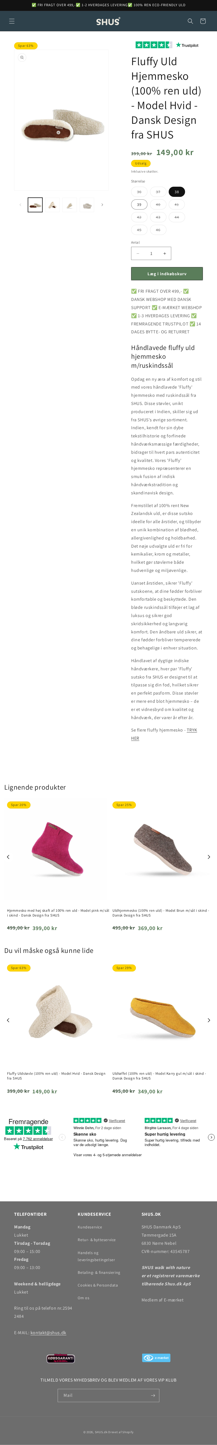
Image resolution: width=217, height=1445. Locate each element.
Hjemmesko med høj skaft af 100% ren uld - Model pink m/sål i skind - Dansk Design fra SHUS (58, 913)
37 (161, 193)
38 (177, 191)
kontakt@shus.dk (48, 1333)
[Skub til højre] (102, 205)
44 (180, 218)
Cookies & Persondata (98, 1285)
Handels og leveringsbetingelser (96, 1256)
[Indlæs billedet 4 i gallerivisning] (87, 205)
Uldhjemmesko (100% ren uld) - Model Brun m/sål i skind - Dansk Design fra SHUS (160, 913)
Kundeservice (90, 1227)
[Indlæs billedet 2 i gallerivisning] (52, 205)
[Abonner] (153, 1395)
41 (180, 206)
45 (142, 231)
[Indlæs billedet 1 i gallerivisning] (35, 205)
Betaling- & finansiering (99, 1272)
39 (139, 204)
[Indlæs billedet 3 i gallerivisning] (69, 205)
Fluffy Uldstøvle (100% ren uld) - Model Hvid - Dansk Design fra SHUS (56, 1076)
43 (161, 218)
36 (142, 193)
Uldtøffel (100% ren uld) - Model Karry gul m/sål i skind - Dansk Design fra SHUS (159, 1076)
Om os (83, 1297)
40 (161, 206)
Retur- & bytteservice (97, 1239)
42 (142, 218)
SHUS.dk (101, 1432)
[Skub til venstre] (20, 205)
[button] (12, 21)
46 (161, 231)
